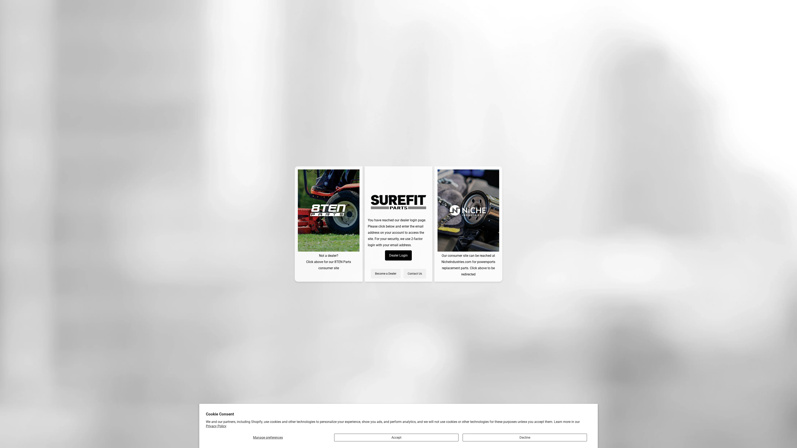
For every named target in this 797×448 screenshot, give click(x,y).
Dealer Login (398, 255)
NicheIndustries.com (456, 262)
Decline (525, 437)
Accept (396, 437)
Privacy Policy (216, 426)
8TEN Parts (342, 262)
